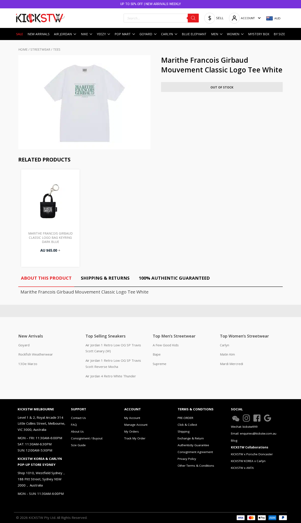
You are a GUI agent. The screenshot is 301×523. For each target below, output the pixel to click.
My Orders (131, 431)
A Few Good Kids (166, 345)
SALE (19, 34)
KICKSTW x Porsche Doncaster (252, 454)
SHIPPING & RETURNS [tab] (105, 278)
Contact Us (78, 418)
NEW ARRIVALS (39, 34)
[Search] (193, 18)
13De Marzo (27, 364)
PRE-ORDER (185, 418)
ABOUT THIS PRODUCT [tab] (46, 278)
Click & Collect (187, 425)
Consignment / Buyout (86, 438)
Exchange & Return (191, 438)
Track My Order (134, 438)
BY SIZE (279, 34)
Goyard (24, 345)
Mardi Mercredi (231, 364)
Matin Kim (227, 354)
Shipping (184, 431)
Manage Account (135, 425)
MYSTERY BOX (258, 34)
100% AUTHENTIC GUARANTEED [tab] (174, 278)
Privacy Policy (187, 459)
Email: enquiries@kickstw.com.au (253, 433)
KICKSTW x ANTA (242, 468)
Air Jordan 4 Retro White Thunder (110, 376)
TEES (56, 49)
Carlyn (224, 345)
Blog (234, 440)
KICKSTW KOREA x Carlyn (248, 461)
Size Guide (78, 445)
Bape (157, 354)
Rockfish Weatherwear (35, 354)
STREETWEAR (40, 49)
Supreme (159, 364)
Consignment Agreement (195, 452)
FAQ (74, 425)
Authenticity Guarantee (193, 445)
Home (23, 49)
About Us (77, 431)
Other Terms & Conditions (196, 466)
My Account (132, 418)
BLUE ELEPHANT (194, 34)
